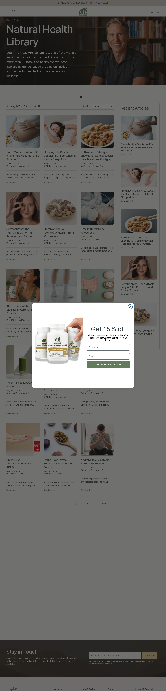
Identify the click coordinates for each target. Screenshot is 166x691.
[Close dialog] (130, 306)
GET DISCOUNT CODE (108, 364)
